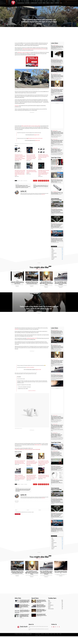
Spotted (22, 180)
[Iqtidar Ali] (17, 192)
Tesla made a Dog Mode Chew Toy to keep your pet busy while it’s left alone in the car (57, 47)
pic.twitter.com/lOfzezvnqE (38, 138)
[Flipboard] (54, 627)
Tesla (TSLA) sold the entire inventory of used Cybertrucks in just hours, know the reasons (25, 611)
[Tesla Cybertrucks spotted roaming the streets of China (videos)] (29, 166)
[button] (66, 2)
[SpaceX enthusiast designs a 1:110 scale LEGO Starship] (57, 187)
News (36, 17)
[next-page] (52, 196)
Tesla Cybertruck (39, 17)
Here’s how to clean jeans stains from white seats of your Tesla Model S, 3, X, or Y (56, 168)
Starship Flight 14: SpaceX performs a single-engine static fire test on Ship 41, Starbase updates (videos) (41, 610)
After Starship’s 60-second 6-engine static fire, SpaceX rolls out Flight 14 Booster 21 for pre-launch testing (46, 283)
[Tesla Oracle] (13, 2)
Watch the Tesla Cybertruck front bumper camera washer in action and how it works (57, 181)
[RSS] (59, 627)
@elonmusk (32, 138)
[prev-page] (51, 196)
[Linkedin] (46, 180)
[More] (48, 180)
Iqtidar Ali (35, 25)
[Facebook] (39, 180)
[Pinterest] (42, 180)
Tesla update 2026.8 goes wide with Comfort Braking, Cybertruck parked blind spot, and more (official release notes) (43, 173)
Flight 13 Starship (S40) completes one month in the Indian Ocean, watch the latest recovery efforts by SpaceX (60, 283)
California (18, 180)
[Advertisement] (39, 35)
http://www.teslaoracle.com (24, 192)
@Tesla (29, 138)
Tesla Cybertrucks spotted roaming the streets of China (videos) (31, 171)
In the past (17, 105)
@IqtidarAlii (43, 194)
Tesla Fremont (25, 180)
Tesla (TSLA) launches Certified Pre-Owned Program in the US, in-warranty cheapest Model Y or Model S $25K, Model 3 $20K (20, 157)
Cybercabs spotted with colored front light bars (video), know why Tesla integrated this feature (57, 61)
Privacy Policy (27, 633)
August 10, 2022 (36, 134)
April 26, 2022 (37, 140)
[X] (41, 180)
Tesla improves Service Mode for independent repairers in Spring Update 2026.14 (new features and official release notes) (20, 173)
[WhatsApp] (44, 180)
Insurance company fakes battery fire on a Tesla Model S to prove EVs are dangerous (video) (40, 186)
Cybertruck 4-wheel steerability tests (24, 52)
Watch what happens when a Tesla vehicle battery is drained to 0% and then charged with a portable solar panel (23, 186)
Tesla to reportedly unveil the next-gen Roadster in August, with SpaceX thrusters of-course (42, 615)
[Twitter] (52, 627)
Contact (31, 633)
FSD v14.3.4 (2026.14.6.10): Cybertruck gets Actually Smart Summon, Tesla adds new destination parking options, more (31, 157)
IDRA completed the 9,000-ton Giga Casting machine (31, 125)
